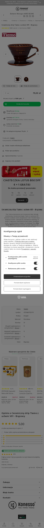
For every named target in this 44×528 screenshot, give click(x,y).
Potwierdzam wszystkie (22, 276)
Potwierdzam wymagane (22, 289)
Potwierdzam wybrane (22, 283)
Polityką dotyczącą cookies (24, 241)
